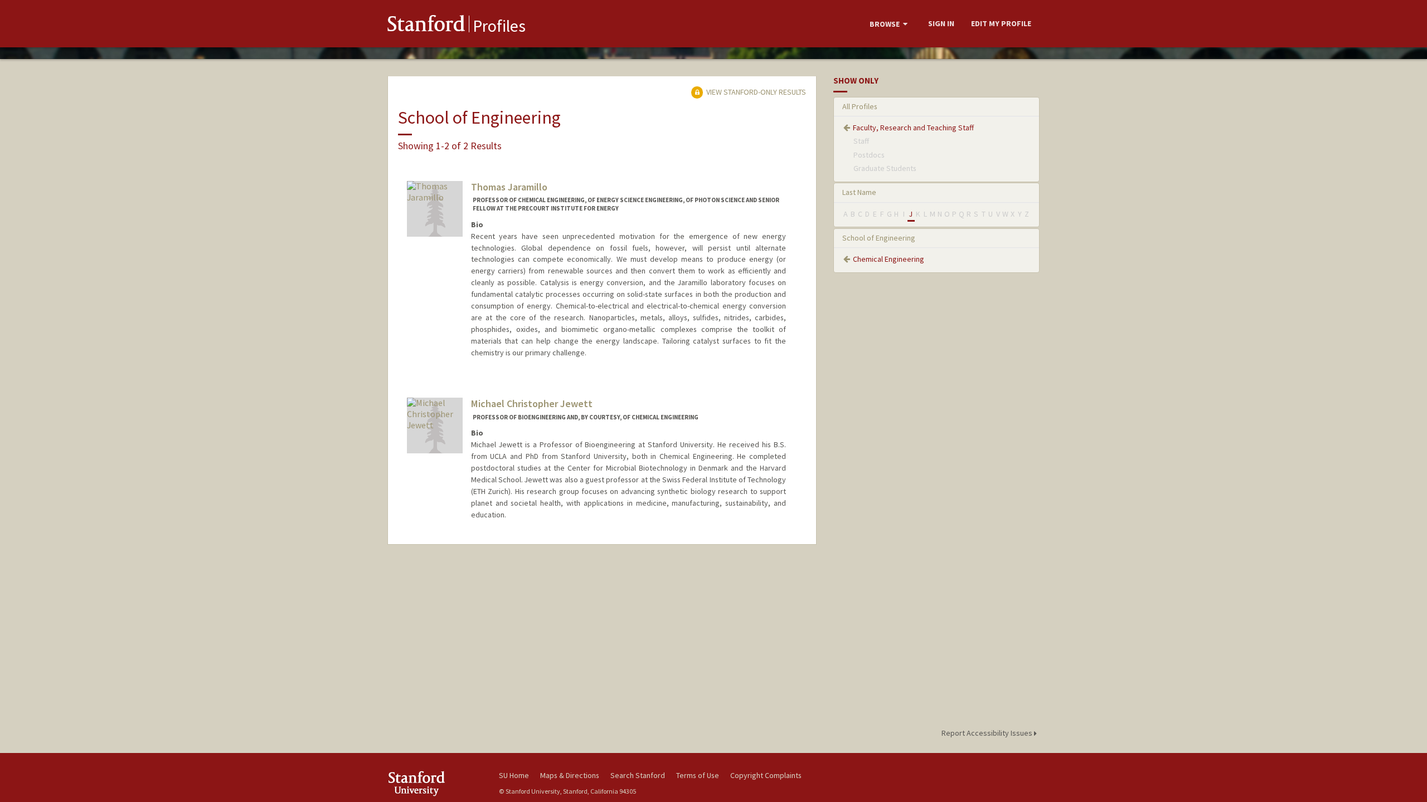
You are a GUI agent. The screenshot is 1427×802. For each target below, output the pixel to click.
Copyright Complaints (766, 775)
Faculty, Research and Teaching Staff (913, 128)
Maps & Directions (569, 775)
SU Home (514, 775)
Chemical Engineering (888, 259)
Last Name (859, 192)
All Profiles (859, 106)
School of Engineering (878, 238)
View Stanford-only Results (755, 92)
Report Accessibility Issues (987, 733)
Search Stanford (637, 775)
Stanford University (434, 783)
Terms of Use (697, 775)
